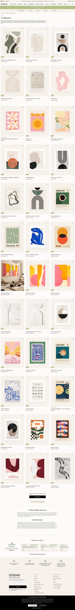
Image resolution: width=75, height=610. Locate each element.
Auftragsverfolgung (56, 578)
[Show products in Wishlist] (70, 4)
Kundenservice (56, 576)
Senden (17, 586)
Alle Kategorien (21, 10)
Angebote (47, 4)
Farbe (30, 10)
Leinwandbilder (31, 4)
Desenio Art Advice (56, 574)
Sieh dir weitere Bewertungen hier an (37, 554)
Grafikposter (13, 13)
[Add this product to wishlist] (22, 28)
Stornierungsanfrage (57, 586)
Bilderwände (53, 4)
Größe (45, 10)
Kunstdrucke (7, 13)
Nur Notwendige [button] (42, 605)
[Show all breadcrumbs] (2, 13)
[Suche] (68, 4)
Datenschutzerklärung (15, 589)
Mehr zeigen (37, 496)
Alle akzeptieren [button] (32, 605)
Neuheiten (20, 4)
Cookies (54, 582)
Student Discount (37, 586)
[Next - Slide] (69, 547)
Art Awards (36, 591)
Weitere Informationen (37, 603)
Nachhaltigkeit (37, 582)
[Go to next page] (44, 502)
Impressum (36, 578)
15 (41, 501)
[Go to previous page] (31, 502)
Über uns (36, 574)
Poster (25, 4)
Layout (37, 10)
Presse (35, 576)
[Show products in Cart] (73, 4)
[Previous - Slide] (20, 547)
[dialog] (37, 603)
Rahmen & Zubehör (40, 4)
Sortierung (54, 10)
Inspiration (60, 4)
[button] (37, 608)
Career (35, 580)
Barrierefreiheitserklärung (39, 584)
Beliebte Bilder (13, 4)
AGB (54, 580)
